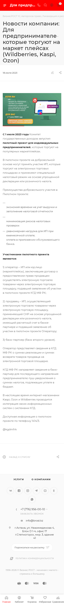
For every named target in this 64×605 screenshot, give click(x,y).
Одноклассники (54, 490)
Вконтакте (10, 490)
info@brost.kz (34, 520)
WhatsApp (32, 499)
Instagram (27, 490)
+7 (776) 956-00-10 (32, 509)
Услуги (18, 479)
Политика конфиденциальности (35, 558)
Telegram (36, 490)
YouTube (45, 490)
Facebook (19, 490)
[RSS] (52, 72)
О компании (41, 479)
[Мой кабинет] (51, 5)
